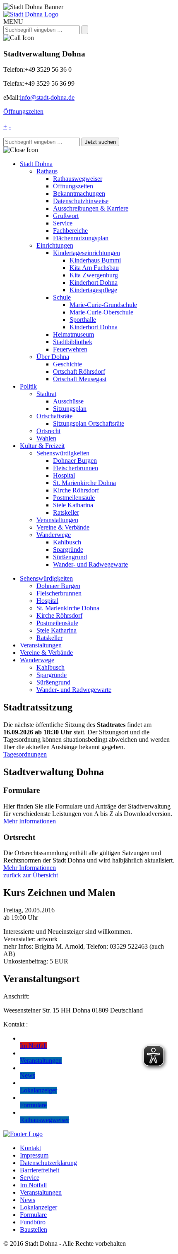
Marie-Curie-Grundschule (103, 304)
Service (62, 223)
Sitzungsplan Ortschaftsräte (88, 423)
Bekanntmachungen (79, 193)
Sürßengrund (70, 556)
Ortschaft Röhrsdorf (79, 371)
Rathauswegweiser (77, 178)
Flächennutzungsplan (80, 237)
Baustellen (33, 1229)
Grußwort (66, 215)
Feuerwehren (70, 349)
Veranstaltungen (57, 519)
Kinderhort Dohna (94, 282)
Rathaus (47, 171)
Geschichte (67, 364)
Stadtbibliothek (72, 341)
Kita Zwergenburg (94, 275)
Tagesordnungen (25, 754)
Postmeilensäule (74, 497)
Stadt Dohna (36, 163)
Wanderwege (53, 534)
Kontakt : (15, 1024)
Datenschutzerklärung (48, 1162)
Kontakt (30, 1147)
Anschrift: (16, 996)
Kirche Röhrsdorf (76, 490)
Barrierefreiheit (39, 1170)
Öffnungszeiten (23, 111)
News (27, 1199)
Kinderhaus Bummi (95, 260)
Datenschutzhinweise (80, 200)
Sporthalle (83, 319)
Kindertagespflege (93, 289)
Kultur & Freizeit (42, 445)
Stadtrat (46, 393)
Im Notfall (33, 1184)
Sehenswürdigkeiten (62, 453)
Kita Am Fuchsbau (94, 267)
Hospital (64, 475)
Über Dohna (52, 356)
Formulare (33, 1214)
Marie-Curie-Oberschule (101, 312)
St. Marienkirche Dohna (84, 482)
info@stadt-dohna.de (47, 97)
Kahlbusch (67, 542)
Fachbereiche (70, 230)
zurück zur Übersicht (30, 875)
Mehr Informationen (29, 821)
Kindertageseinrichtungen (86, 252)
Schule (62, 297)
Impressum (34, 1155)
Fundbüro (33, 1222)
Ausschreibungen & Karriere (90, 208)
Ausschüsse (68, 401)
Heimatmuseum (73, 334)
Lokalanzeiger (38, 1207)
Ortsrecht (48, 430)
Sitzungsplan (70, 408)
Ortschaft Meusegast (79, 378)
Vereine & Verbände (62, 527)
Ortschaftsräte (54, 416)
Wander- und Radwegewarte (90, 564)
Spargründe (68, 549)
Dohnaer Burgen (75, 460)
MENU (13, 21)
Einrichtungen (54, 245)
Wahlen (46, 438)
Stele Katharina (73, 505)
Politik (28, 386)
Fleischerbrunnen (75, 467)
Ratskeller (66, 512)
